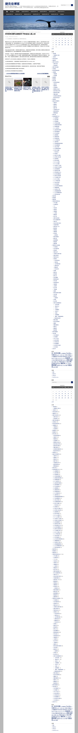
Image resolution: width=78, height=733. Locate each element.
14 (68, 40)
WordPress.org (55, 377)
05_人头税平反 (56, 128)
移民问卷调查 (56, 236)
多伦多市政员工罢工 (57, 223)
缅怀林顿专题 (56, 111)
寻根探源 (55, 284)
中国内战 (56, 262)
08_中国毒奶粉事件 (57, 148)
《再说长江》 (57, 306)
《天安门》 (56, 311)
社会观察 (55, 75)
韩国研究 (55, 328)
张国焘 (54, 290)
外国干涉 (55, 221)
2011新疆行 (55, 336)
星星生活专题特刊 (55, 454)
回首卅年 (55, 106)
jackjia (7, 36)
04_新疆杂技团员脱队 (57, 124)
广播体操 (55, 289)
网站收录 (62, 14)
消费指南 (55, 231)
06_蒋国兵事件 (56, 136)
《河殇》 (56, 313)
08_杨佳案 (55, 153)
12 (62, 40)
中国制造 (55, 211)
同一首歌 (55, 358)
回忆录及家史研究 (55, 70)
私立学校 (55, 301)
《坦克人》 (56, 307)
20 (65, 42)
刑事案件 (63, 355)
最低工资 (64, 360)
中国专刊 (55, 102)
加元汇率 (55, 216)
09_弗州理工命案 (56, 170)
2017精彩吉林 (56, 341)
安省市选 (63, 358)
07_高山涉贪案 (56, 146)
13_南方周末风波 (56, 194)
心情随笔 (54, 72)
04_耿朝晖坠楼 (56, 126)
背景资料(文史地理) (56, 245)
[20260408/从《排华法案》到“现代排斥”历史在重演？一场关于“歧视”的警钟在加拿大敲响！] (36, 82)
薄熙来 (63, 363)
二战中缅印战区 (57, 263)
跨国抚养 (58, 365)
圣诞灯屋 (58, 358)
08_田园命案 (55, 158)
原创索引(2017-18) (18, 14)
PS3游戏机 (55, 246)
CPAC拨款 (55, 202)
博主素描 (12, 11)
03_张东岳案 (55, 119)
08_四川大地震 (56, 150)
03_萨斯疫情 (55, 121)
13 (65, 40)
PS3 (71, 353)
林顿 (71, 360)
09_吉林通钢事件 (56, 168)
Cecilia (68, 353)
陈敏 (66, 365)
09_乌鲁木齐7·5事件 (57, 165)
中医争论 (55, 209)
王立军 (69, 362)
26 (62, 44)
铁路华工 (55, 326)
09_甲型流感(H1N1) (57, 172)
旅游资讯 (55, 296)
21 (68, 42)
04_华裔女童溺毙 (56, 123)
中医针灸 (54, 355)
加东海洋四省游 (56, 82)
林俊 (68, 360)
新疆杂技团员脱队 (59, 360)
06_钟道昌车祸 (56, 138)
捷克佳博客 (12, 3)
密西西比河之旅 (56, 89)
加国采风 (54, 60)
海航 (55, 362)
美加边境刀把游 (56, 92)
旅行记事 (54, 80)
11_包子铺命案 (56, 184)
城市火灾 (55, 275)
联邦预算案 (55, 240)
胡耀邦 (54, 323)
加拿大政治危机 (56, 218)
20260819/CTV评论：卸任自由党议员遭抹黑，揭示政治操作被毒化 (9, 89)
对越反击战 (56, 265)
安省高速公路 (56, 282)
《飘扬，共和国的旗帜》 (59, 316)
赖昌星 (54, 365)
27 (65, 44)
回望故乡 (55, 104)
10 (56, 40)
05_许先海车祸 (56, 133)
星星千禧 (55, 107)
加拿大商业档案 (55, 67)
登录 (53, 372)
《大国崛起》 (57, 309)
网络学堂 (54, 199)
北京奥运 (54, 68)
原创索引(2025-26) (54, 14)
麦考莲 (54, 367)
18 (59, 42)
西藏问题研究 (56, 324)
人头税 (60, 355)
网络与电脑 (55, 319)
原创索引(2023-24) (45, 14)
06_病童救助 (55, 134)
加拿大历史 (55, 63)
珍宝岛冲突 (56, 268)
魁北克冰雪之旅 (56, 97)
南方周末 (60, 356)
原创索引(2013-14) (61, 11)
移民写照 (54, 549)
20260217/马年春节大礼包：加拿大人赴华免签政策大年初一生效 (45, 89)
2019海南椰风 (56, 343)
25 (59, 44)
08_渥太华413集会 (57, 155)
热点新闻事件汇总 (16, 38)
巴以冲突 (55, 287)
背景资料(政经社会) (22, 38)
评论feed (54, 375)
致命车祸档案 (55, 331)
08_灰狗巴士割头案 (57, 156)
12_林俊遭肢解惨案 (57, 190)
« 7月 (52, 48)
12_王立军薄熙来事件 (57, 192)
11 (59, 40)
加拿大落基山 (68, 355)
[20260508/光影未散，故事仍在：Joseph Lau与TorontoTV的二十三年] (27, 82)
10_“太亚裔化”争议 (57, 177)
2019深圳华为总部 (57, 345)
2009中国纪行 (56, 335)
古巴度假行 (55, 87)
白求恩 (54, 299)
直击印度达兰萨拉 (56, 90)
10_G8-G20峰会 (56, 179)
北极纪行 (55, 84)
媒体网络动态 (56, 279)
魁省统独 (55, 683)
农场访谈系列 (55, 58)
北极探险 (56, 297)
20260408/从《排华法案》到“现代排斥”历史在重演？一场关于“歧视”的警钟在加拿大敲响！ (36, 89)
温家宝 (57, 715)
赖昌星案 (55, 241)
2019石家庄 (55, 346)
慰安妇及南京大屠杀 (57, 292)
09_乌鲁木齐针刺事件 (57, 167)
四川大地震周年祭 (56, 219)
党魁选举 (55, 214)
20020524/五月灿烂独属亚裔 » (43, 73)
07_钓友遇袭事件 (9, 38)
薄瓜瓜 (66, 363)
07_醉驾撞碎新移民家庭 (58, 143)
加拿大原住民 (56, 255)
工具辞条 (55, 285)
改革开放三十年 (56, 226)
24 (56, 44)
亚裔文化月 (55, 251)
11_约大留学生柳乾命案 (57, 185)
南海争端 (65, 356)
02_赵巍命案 (55, 117)
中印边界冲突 (57, 260)
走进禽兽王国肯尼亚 (57, 95)
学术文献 (55, 280)
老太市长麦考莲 (56, 321)
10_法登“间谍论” (56, 182)
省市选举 (55, 233)
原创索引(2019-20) (27, 14)
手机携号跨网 (56, 224)
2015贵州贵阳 (56, 340)
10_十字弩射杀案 (56, 180)
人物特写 (54, 56)
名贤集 (54, 270)
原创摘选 (17, 11)
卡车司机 (69, 356)
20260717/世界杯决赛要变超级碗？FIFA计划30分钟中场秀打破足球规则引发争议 (18, 88)
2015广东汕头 (56, 338)
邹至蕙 (64, 365)
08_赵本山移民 (56, 160)
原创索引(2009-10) (43, 11)
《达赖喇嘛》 (57, 314)
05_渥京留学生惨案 (57, 129)
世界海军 (55, 250)
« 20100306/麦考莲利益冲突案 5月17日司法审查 (15, 73)
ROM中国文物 (56, 248)
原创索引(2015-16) (9, 14)
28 (68, 44)
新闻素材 (54, 78)
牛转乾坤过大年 (56, 109)
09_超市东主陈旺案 (57, 175)
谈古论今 (54, 348)
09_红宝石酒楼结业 (57, 173)
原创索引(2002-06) (25, 11)
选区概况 (56, 588)
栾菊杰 (52, 715)
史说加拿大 (55, 65)
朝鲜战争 (56, 267)
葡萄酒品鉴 (55, 112)
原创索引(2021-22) (36, 14)
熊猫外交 (64, 362)
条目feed (54, 373)
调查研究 (69, 363)
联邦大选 (55, 238)
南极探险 (55, 85)
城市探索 (55, 274)
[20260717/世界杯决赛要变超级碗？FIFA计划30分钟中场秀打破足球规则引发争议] (18, 82)
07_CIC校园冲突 (56, 493)
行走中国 (54, 333)
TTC (54, 206)
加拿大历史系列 (55, 61)
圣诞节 (61, 358)
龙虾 (57, 367)
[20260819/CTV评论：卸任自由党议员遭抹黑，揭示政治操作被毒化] (9, 82)
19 (62, 42)
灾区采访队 (56, 151)
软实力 (62, 365)
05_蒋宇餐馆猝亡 (56, 131)
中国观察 (55, 73)
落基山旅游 (55, 94)
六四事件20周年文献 (57, 253)
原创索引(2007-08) (34, 11)
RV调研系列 (55, 204)
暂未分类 (54, 114)
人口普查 (55, 212)
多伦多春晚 (55, 277)
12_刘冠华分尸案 (56, 189)
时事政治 (54, 99)
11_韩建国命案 (56, 187)
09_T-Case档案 (56, 163)
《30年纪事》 (57, 304)
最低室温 (55, 228)
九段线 (58, 355)
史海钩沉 (55, 258)
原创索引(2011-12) (52, 11)
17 (56, 42)
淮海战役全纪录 (57, 318)
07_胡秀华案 (55, 141)
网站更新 (54, 197)
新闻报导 (54, 77)
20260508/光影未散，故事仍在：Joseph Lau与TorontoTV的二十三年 (27, 88)
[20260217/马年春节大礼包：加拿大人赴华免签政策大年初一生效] (45, 82)
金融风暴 (55, 243)
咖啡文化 (55, 272)
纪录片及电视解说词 (57, 302)
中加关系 (55, 207)
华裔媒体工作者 (56, 55)
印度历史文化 (56, 257)
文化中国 (55, 294)
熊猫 (60, 362)
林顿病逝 (55, 229)
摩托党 (54, 360)
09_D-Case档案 (56, 162)
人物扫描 (54, 53)
